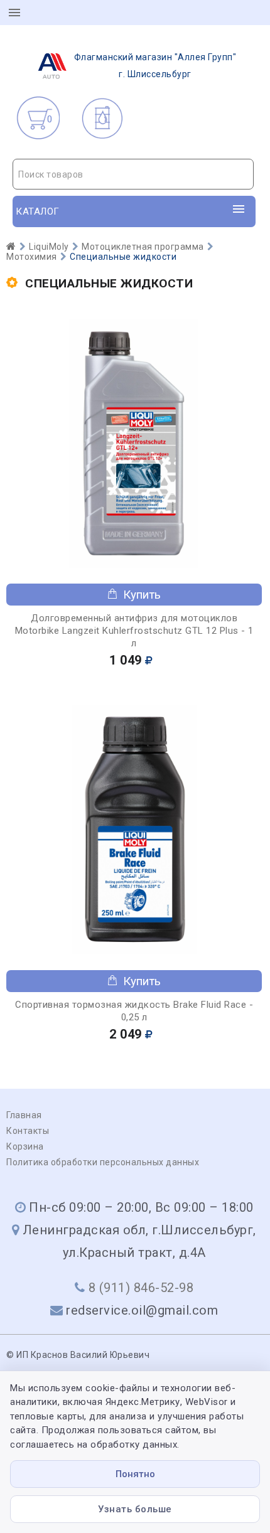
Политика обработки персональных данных (102, 1162)
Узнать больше (135, 1509)
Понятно (135, 1474)
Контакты (27, 1131)
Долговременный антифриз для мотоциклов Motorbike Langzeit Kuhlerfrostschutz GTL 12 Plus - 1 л (134, 630)
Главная (24, 1115)
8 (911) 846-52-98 (141, 1287)
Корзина (25, 1146)
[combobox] (133, 174)
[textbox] (133, 174)
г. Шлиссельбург (155, 65)
